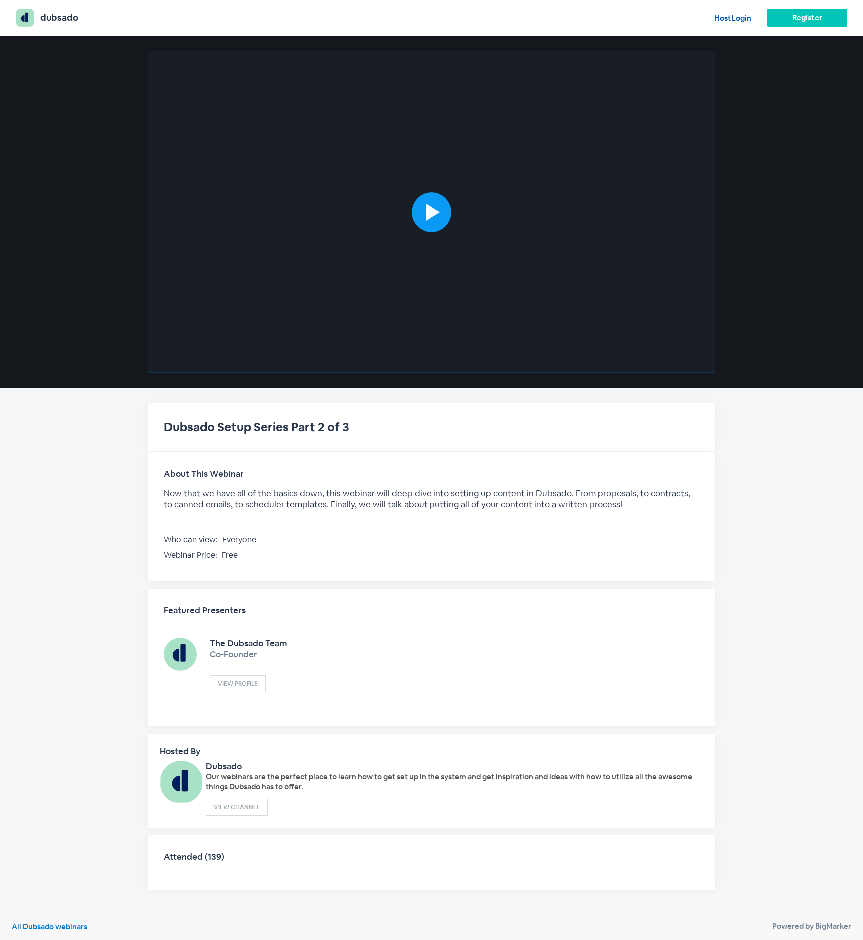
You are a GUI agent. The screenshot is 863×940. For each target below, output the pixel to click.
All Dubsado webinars (49, 926)
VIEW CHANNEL (237, 807)
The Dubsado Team (248, 643)
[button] (431, 212)
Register (807, 17)
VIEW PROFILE (238, 684)
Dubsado (224, 766)
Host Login (732, 18)
